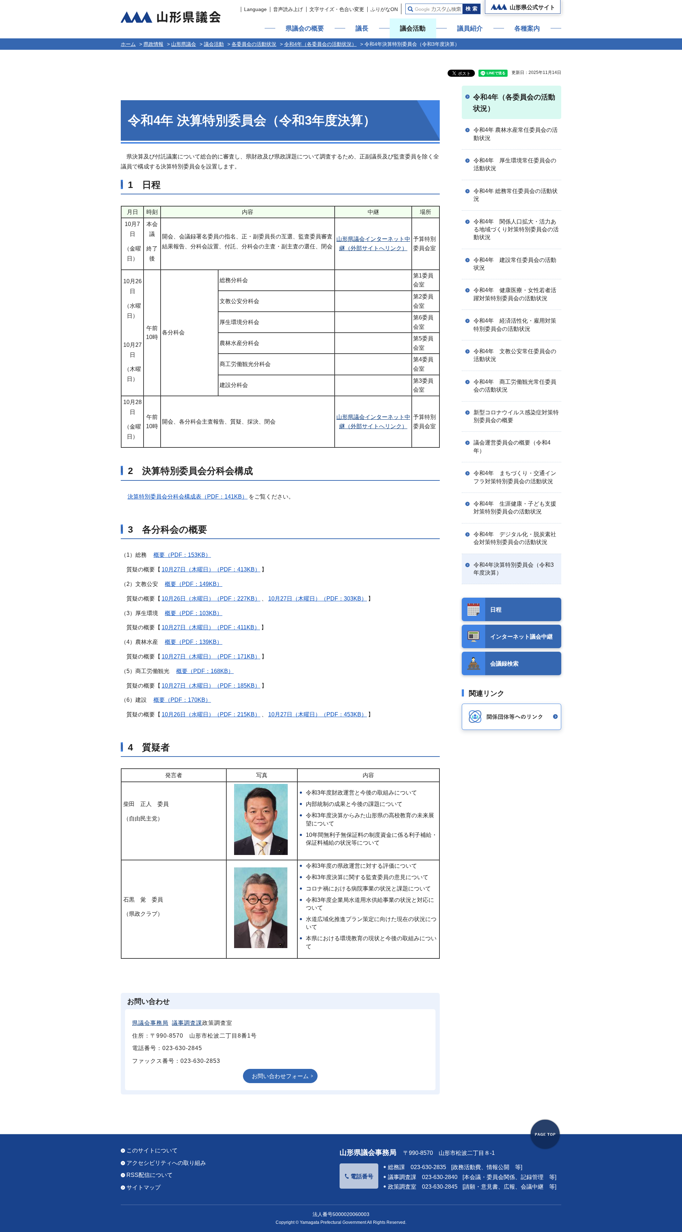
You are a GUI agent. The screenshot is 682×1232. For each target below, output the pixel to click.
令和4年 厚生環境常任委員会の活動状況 (514, 164)
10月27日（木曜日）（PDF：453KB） (317, 714)
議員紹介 (470, 28)
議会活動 (413, 28)
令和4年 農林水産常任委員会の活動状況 (515, 134)
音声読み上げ (288, 9)
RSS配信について (149, 1175)
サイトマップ (143, 1187)
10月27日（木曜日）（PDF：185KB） (211, 686)
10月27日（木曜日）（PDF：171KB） (211, 656)
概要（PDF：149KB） (193, 584)
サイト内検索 (410, 9)
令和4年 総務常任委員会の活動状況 (515, 195)
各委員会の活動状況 (254, 44)
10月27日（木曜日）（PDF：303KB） (317, 599)
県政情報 (153, 44)
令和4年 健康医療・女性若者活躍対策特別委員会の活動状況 (514, 294)
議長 (362, 28)
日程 (496, 610)
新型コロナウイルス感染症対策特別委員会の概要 (516, 416)
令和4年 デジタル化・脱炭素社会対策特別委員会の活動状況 (514, 538)
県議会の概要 (305, 28)
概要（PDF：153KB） (182, 555)
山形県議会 (183, 44)
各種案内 (527, 28)
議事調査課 (187, 1023)
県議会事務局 (150, 1023)
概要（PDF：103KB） (193, 613)
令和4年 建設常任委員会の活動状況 (514, 264)
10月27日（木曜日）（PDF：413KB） (211, 569)
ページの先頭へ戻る (545, 1134)
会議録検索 (504, 664)
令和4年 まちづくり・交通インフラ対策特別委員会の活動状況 (514, 477)
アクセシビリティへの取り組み (166, 1163)
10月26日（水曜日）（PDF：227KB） (211, 599)
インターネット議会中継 (521, 637)
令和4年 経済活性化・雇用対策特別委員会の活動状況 (514, 325)
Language (255, 9)
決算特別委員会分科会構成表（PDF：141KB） (188, 497)
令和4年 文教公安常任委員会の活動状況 (514, 355)
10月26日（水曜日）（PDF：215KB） (211, 714)
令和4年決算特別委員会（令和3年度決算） (513, 569)
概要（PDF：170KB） (182, 700)
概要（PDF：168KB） (205, 671)
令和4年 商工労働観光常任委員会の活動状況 (514, 386)
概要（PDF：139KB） (193, 642)
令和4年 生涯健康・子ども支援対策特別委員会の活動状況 (514, 508)
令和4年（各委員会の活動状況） (320, 44)
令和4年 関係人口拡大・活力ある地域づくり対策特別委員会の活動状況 (516, 230)
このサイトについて (152, 1150)
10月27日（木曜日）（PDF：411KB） (211, 627)
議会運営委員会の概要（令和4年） (512, 446)
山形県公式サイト (532, 7)
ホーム (128, 44)
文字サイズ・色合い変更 (336, 9)
